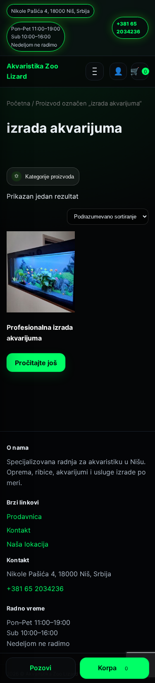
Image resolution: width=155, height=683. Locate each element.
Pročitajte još (36, 363)
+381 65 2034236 (128, 28)
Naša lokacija (27, 544)
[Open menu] (95, 71)
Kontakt (19, 530)
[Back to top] (61, 635)
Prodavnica (24, 516)
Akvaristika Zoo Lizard (32, 71)
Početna (18, 103)
